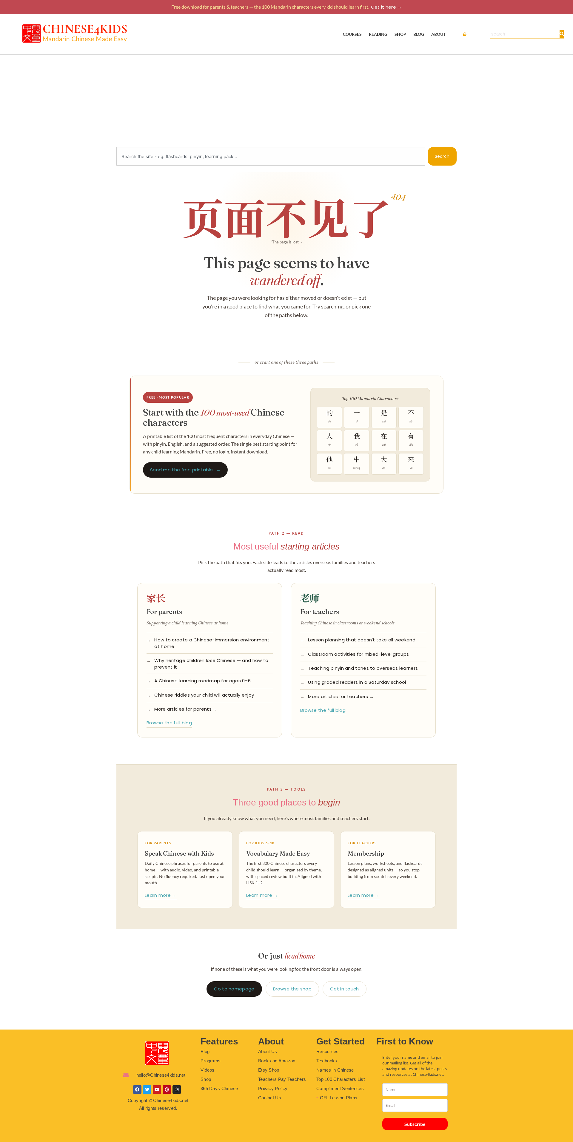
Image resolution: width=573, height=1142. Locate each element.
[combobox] (270, 156)
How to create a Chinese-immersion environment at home (211, 643)
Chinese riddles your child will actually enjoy (204, 695)
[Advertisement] (286, 99)
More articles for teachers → (341, 696)
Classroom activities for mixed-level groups (358, 654)
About (438, 34)
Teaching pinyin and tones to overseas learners (363, 668)
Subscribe (415, 1124)
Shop (400, 34)
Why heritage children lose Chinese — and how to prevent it (211, 663)
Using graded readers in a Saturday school (357, 682)
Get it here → (386, 7)
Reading (378, 34)
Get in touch (344, 989)
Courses (352, 34)
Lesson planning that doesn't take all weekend (361, 640)
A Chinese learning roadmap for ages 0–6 (202, 681)
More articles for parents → (185, 709)
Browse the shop (292, 989)
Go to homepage (234, 989)
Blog (418, 34)
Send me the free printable (185, 470)
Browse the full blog (169, 723)
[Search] (562, 34)
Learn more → (161, 895)
